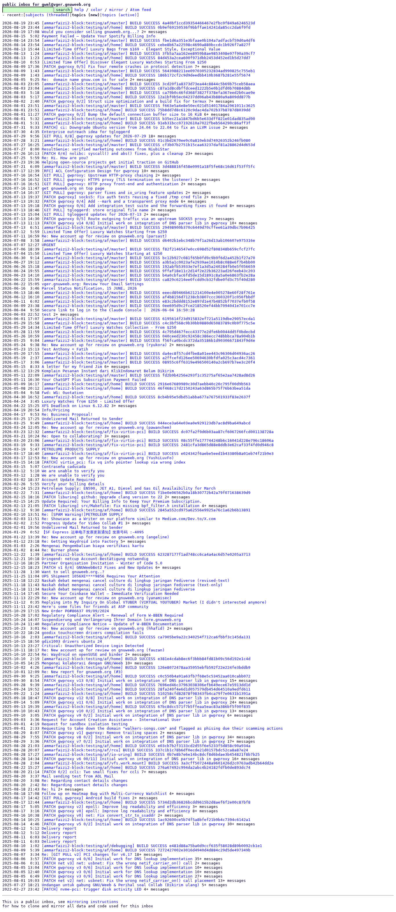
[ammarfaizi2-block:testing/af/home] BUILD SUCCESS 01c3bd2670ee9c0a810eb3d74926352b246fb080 (146, 140)
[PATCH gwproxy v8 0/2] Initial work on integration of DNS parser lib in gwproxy (133, 737)
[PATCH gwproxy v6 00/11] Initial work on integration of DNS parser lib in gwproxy (136, 759)
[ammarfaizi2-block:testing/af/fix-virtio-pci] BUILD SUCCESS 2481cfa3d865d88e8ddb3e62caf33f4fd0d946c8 (158, 445)
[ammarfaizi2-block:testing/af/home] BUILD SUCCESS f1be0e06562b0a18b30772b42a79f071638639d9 (146, 492)
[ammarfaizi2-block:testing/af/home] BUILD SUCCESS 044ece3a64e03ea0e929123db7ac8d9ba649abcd (146, 423)
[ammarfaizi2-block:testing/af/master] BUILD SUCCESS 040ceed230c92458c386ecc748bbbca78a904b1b (148, 336)
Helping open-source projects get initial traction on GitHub (110, 162)
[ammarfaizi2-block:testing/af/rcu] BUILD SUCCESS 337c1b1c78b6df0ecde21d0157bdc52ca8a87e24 (145, 750)
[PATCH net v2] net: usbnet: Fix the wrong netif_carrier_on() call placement (129, 880)
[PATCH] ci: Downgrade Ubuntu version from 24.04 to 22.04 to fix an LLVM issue (131, 127)
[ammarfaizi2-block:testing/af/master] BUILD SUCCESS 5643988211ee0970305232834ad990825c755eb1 (148, 71)
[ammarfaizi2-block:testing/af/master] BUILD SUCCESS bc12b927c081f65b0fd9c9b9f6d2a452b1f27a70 (148, 258)
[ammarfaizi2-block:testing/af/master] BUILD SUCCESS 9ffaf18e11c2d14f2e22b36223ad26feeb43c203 (148, 271)
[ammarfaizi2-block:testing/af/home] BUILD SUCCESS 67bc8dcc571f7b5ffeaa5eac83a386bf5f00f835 (146, 706)
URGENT (49, 245)
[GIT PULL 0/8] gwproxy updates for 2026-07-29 (94, 136)
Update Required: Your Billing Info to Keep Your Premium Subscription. (122, 501)
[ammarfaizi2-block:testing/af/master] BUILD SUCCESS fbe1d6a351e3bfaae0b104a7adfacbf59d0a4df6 (148, 40)
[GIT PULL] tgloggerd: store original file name (95, 210)
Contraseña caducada (64, 466)
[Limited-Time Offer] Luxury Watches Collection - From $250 (109, 327)
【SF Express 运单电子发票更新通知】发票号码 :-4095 (93, 532)
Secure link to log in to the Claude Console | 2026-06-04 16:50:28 (118, 310)
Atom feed (140, 10)
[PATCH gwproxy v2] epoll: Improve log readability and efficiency (116, 806)
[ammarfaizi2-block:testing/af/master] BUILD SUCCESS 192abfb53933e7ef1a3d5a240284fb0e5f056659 (148, 266)
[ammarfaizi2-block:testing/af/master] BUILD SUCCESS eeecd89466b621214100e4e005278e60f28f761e (148, 292)
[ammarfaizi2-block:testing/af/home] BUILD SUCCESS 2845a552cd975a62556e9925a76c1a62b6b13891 (146, 510)
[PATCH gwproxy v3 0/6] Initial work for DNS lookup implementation (117, 867)
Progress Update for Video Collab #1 (82, 523)
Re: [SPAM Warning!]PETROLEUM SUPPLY (82, 514)
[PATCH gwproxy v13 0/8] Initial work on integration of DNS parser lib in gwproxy (134, 680)
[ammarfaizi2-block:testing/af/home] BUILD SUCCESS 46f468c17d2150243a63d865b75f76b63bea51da (146, 388)
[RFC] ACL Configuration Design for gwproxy (90, 171)
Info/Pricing (56, 410)
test (46, 314)
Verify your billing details (73, 484)
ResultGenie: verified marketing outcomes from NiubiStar (105, 149)
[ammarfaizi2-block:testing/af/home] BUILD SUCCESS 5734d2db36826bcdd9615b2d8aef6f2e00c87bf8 (146, 802)
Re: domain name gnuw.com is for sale (85, 79)
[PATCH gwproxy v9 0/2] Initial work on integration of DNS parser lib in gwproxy (133, 715)
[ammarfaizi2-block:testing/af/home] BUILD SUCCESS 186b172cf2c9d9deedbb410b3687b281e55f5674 (146, 75)
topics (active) (119, 15)
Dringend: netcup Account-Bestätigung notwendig (95, 559)
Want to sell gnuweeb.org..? (73, 572)
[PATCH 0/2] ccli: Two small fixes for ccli (90, 772)
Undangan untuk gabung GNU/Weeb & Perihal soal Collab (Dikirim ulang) (120, 885)
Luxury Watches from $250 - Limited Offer (88, 401)
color (96, 10)
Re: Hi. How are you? (65, 158)
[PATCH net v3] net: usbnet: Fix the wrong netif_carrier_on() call (117, 863)
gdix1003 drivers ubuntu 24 (72, 641)
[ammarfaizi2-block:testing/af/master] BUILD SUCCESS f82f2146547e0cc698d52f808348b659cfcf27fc (148, 249)
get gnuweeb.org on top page (73, 188)
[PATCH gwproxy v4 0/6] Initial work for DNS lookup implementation (117, 859)
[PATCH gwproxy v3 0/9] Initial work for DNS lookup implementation (117, 876)
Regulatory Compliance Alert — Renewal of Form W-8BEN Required (112, 615)
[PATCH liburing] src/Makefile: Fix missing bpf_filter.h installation (120, 506)
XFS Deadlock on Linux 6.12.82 (75, 406)
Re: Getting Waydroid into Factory (80, 541)
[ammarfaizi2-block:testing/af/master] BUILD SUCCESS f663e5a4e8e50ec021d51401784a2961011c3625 (148, 105)
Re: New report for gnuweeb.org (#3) (82, 672)
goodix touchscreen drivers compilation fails (93, 633)
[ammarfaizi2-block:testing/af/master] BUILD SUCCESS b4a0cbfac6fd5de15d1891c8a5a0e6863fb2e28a (148, 275)
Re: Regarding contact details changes (85, 780)
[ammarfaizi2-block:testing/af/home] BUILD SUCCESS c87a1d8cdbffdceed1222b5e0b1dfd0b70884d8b (146, 88)
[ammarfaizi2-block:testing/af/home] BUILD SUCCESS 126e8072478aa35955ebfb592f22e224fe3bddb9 (146, 667)
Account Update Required (68, 479)
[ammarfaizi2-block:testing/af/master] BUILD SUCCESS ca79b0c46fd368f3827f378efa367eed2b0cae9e (148, 92)
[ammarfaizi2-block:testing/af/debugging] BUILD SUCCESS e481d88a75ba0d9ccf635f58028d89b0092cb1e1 (152, 846)
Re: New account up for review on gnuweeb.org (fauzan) (103, 650)
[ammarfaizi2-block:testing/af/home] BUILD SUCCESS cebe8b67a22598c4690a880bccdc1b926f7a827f (146, 45)
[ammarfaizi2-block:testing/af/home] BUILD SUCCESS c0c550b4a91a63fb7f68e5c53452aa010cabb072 (146, 676)
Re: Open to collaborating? (72, 436)
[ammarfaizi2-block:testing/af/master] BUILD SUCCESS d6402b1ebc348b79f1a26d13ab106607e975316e (148, 240)
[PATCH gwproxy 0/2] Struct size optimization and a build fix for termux (124, 101)
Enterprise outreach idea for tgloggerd (86, 132)
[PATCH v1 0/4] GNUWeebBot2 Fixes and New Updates (97, 567)
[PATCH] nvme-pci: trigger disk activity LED (91, 889)
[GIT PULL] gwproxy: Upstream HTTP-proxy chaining (97, 175)
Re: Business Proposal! (67, 414)
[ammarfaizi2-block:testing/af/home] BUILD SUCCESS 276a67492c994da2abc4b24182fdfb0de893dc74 (146, 767)
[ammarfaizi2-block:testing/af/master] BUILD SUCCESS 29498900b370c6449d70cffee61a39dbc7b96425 (148, 227)
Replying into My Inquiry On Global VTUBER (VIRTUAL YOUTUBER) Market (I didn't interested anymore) (154, 602)
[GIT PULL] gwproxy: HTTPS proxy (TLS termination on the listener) (117, 179)
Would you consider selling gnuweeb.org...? (90, 32)
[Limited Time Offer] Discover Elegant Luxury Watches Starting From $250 (124, 62)
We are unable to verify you (73, 471)
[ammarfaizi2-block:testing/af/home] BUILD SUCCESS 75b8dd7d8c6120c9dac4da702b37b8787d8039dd (146, 110)
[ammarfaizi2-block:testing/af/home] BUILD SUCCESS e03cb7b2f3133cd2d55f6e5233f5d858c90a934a (146, 746)
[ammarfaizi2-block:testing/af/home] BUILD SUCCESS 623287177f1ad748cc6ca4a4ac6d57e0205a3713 (146, 554)
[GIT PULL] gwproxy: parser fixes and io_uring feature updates (112, 192)
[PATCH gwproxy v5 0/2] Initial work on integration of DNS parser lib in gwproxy (133, 824)
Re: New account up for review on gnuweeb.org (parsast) (104, 236)
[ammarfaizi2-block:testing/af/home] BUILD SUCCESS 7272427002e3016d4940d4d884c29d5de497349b (146, 850)
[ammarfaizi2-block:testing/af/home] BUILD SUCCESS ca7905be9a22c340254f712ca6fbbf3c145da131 (146, 637)
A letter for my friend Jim (72, 366)
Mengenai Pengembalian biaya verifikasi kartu (93, 546)
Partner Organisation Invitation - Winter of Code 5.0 (102, 563)
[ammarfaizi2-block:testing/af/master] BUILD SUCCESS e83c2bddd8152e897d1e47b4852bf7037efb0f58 (148, 301)
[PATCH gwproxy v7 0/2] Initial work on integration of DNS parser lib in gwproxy (133, 741)
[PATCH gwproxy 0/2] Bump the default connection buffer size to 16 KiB (122, 114)
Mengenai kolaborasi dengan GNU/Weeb (82, 663)
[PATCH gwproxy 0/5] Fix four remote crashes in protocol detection (117, 66)
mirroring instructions (92, 902)
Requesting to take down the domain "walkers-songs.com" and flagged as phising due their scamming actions (162, 728)
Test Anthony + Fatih (65, 349)
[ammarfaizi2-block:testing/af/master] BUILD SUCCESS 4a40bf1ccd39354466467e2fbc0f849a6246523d (148, 23)
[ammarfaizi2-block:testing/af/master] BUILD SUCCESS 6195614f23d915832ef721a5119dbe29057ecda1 (148, 319)
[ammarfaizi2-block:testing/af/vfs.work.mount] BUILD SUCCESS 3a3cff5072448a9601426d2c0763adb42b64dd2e (158, 763)
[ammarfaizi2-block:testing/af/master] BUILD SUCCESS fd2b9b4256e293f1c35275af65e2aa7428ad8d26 (148, 375)
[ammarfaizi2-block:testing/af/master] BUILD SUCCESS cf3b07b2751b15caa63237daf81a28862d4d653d (148, 145)
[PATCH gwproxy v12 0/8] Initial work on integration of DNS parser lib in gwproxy (134, 698)
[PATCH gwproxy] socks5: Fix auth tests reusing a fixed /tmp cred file (122, 197)
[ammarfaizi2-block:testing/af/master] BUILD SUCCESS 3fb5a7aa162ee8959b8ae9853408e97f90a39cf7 (148, 53)
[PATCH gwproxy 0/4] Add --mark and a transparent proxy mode (110, 201)
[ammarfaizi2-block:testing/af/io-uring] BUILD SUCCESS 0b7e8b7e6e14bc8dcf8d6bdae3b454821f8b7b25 (151, 754)
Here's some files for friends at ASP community (95, 606)
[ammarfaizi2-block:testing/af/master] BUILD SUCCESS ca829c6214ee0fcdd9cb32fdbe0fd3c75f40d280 (148, 279)
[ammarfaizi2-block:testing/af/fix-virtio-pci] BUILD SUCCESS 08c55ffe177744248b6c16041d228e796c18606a (158, 440)
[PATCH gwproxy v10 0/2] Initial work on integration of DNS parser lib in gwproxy (134, 711)
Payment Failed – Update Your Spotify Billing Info (98, 36)
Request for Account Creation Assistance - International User (111, 719)
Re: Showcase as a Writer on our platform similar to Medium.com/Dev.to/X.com (129, 519)
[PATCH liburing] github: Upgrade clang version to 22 (102, 497)
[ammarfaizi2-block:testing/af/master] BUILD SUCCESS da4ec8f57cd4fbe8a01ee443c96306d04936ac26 (148, 353)
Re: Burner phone (60, 550)
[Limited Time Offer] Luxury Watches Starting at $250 (102, 253)
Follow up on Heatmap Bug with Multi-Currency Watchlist (104, 793)
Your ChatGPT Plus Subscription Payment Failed (94, 379)
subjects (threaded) (48, 15)
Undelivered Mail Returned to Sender (82, 419)
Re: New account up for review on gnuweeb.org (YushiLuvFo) (108, 458)
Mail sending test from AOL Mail (78, 776)
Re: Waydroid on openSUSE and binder (82, 654)
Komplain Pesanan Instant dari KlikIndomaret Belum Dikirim (108, 371)
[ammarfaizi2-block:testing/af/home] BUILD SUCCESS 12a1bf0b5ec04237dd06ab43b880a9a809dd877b (146, 97)
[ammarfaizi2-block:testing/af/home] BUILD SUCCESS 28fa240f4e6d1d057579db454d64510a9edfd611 (146, 689)
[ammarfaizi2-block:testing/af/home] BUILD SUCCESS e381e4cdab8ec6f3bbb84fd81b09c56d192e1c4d (146, 659)
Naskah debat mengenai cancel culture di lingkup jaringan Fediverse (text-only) (132, 585)
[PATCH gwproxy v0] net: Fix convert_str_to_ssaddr (98, 815)
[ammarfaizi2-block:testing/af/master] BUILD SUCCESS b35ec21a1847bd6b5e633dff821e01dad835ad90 (148, 119)
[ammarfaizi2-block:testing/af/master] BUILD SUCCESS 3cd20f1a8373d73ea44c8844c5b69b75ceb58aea (148, 84)
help (79, 10)
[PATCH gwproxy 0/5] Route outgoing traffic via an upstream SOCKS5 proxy (124, 219)
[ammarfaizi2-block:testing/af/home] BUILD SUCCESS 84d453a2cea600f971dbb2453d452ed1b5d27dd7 (146, 58)
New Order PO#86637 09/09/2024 (75, 611)
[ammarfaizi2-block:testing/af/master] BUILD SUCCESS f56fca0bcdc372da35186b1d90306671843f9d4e (148, 340)
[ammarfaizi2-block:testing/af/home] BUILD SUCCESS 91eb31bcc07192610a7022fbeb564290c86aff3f (146, 123)
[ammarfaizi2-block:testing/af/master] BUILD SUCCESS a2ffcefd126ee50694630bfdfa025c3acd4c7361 (148, 358)
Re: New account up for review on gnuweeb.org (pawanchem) (107, 427)
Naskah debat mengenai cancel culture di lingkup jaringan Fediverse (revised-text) (136, 580)
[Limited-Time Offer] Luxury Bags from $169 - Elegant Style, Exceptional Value (131, 49)
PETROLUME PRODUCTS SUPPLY (71, 449)
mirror (116, 10)
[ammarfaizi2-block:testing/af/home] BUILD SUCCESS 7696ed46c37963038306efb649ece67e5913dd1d (146, 685)
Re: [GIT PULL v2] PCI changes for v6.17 (87, 854)
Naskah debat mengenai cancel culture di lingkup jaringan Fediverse (118, 589)
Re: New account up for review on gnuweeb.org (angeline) (105, 537)
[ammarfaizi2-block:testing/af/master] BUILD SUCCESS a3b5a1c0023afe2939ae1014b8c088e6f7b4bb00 (148, 262)
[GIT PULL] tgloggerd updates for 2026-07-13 (91, 214)
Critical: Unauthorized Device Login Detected (93, 646)
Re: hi (49, 789)
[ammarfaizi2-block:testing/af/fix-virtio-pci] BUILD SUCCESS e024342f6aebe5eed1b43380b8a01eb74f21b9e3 (158, 453)
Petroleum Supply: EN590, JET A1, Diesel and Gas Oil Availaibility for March (129, 488)
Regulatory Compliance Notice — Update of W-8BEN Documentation (112, 624)
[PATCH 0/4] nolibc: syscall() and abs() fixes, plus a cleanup (112, 153)
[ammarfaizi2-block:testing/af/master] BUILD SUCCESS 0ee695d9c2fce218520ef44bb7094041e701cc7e (148, 306)
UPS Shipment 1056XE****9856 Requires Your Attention (101, 576)
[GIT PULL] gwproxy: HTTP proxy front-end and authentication (110, 184)
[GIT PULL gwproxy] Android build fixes (86, 798)
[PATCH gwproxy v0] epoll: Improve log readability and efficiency (116, 811)
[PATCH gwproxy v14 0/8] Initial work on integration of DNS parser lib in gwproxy (134, 223)
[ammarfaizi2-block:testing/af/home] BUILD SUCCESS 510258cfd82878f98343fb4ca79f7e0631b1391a (146, 693)
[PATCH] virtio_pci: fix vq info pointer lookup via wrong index (114, 462)
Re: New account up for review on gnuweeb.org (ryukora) (104, 345)
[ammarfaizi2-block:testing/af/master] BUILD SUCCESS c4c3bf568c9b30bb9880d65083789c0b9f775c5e (148, 323)
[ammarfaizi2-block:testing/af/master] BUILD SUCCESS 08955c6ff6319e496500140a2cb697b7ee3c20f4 (148, 362)
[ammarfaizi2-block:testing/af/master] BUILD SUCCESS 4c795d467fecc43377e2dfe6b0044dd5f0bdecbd (148, 332)
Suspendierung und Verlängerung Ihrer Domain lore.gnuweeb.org (111, 619)
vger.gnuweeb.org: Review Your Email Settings (93, 284)
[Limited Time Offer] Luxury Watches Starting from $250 (104, 232)
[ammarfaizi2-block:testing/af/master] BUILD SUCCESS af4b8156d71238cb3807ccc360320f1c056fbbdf (148, 297)
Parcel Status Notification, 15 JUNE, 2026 (89, 288)
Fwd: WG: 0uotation (62, 392)
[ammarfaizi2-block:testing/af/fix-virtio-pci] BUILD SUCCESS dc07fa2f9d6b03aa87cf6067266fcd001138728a (158, 432)
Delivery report (59, 828)
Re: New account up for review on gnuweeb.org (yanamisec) (107, 598)
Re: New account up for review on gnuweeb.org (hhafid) (103, 628)
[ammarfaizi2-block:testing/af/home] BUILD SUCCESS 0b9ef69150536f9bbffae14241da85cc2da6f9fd (146, 27)
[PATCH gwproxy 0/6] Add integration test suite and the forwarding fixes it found (134, 206)
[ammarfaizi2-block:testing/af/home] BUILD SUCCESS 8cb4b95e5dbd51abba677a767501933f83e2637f (146, 397)
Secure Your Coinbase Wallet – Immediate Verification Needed (110, 593)
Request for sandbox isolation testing (85, 724)
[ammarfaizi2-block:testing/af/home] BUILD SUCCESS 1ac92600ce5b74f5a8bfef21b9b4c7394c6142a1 (146, 819)
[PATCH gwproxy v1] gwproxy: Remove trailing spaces (100, 733)
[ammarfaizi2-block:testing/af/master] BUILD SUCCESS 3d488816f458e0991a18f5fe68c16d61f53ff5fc (148, 166)
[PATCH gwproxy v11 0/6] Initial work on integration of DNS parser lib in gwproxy (134, 702)
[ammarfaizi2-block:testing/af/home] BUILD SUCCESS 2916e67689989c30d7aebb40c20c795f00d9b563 (146, 384)
